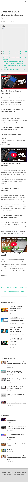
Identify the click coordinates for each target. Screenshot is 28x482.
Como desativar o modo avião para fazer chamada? (16, 329)
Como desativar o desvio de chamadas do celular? (14, 66)
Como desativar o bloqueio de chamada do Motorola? (14, 58)
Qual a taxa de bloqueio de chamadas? (13, 63)
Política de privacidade (18, 474)
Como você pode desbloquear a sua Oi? (14, 69)
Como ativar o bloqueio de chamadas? (13, 61)
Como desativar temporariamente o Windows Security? (17, 319)
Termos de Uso (7, 474)
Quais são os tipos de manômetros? (16, 449)
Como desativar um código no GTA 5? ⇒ (14, 291)
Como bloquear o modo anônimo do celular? (16, 340)
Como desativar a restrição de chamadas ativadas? (14, 54)
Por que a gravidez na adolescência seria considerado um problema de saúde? (16, 363)
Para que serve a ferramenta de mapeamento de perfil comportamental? (15, 436)
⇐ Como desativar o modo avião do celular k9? (14, 287)
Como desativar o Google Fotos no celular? (16, 308)
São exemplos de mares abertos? (16, 443)
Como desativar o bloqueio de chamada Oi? (15, 52)
